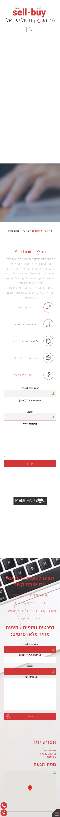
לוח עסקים (50, 750)
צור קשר (51, 757)
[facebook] (41, 617)
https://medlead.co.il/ (25, 357)
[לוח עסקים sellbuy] (30, 14)
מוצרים (36, 230)
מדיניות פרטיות (48, 753)
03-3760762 (25, 307)
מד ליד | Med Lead (25, 374)
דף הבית (47, 230)
